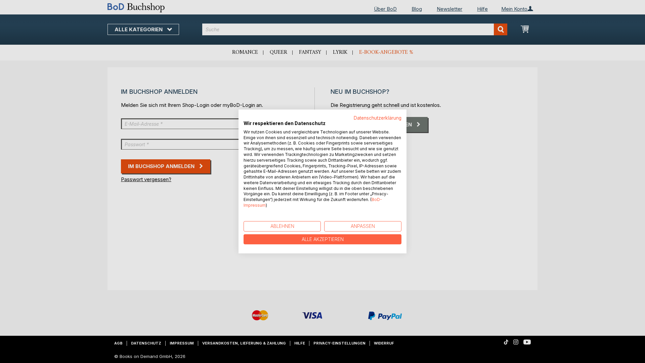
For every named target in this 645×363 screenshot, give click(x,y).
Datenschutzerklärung (377, 118)
